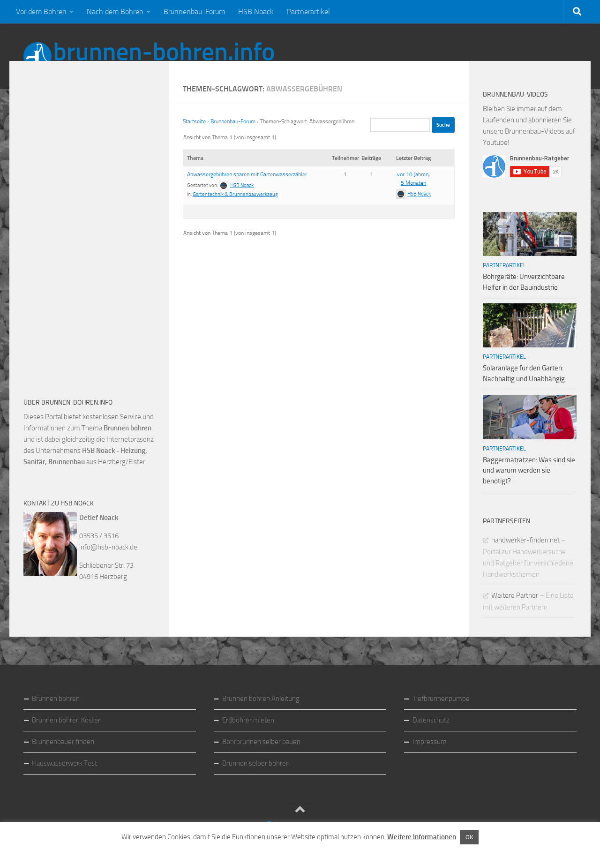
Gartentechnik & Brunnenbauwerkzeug (235, 194)
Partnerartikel (308, 11)
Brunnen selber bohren (256, 763)
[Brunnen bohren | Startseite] (148, 56)
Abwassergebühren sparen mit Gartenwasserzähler (247, 174)
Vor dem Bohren (41, 11)
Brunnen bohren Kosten (67, 720)
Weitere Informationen (421, 837)
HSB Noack (256, 11)
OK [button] (469, 837)
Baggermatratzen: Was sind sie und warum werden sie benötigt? (529, 470)
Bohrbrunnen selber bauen (261, 741)
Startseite (194, 121)
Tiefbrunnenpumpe (441, 698)
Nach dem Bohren (115, 11)
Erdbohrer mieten (248, 720)
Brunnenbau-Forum (194, 11)
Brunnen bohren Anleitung (261, 698)
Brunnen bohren (56, 698)
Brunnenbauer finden (63, 741)
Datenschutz (431, 720)
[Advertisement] (93, 229)
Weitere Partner (514, 595)
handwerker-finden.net (525, 540)
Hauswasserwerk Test (64, 763)
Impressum (429, 741)
